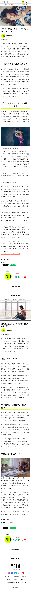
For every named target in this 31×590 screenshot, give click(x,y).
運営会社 (24, 576)
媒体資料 (8, 579)
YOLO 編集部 (15, 273)
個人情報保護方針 (11, 582)
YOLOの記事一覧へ (15, 286)
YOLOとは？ (7, 576)
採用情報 (15, 579)
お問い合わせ (16, 576)
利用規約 (22, 579)
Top (2, 4)
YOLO (6, 4)
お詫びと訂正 (21, 582)
